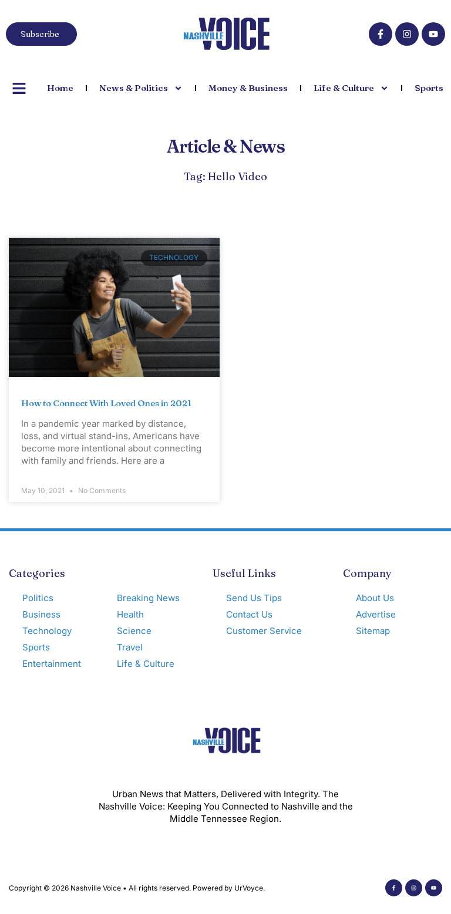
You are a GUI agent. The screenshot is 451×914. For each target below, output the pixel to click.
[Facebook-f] (380, 34)
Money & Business (248, 87)
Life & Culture (344, 87)
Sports (429, 87)
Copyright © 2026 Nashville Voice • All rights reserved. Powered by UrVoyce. (137, 887)
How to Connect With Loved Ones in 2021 (106, 403)
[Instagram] (407, 34)
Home (60, 87)
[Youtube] (433, 34)
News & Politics (133, 87)
